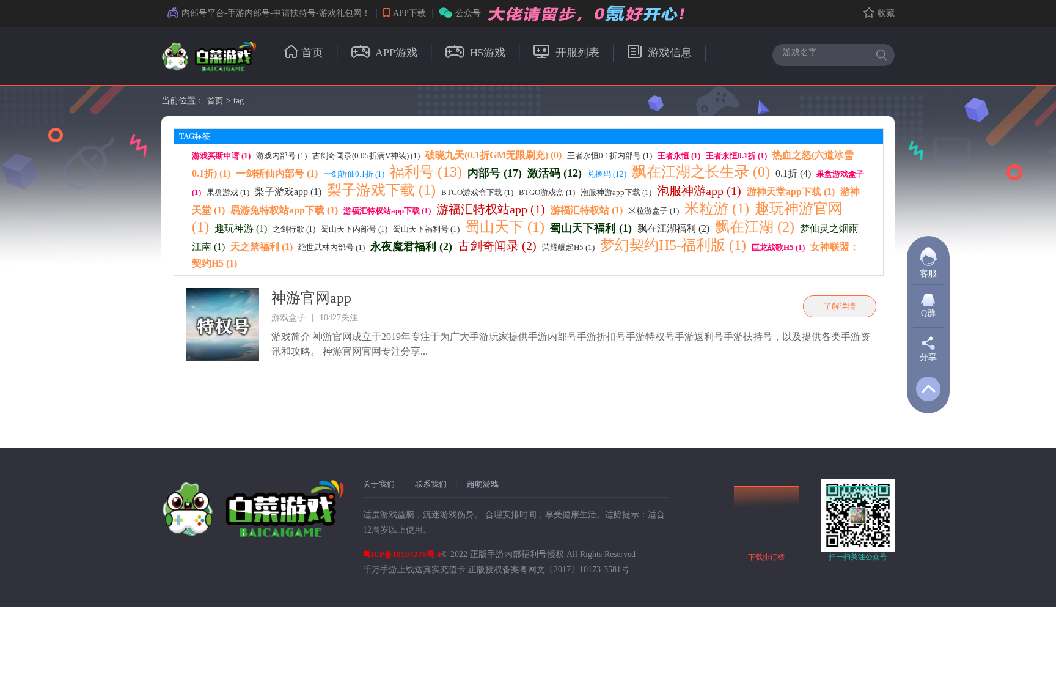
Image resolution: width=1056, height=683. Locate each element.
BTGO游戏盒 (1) (547, 192)
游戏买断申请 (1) (221, 155)
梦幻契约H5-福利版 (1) (673, 245)
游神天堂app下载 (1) (791, 191)
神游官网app (311, 298)
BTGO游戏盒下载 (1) (477, 192)
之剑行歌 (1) (294, 229)
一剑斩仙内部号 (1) (277, 173)
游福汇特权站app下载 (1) (387, 210)
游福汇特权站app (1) (490, 209)
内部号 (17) (495, 173)
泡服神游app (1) (699, 191)
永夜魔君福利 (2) (411, 246)
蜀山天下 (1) (504, 227)
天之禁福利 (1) (261, 247)
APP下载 (409, 13)
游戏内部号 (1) (281, 155)
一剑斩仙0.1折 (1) (353, 174)
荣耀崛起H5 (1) (568, 247)
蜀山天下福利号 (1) (426, 229)
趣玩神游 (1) (241, 228)
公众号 (468, 13)
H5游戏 (486, 52)
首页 (312, 52)
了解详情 (840, 306)
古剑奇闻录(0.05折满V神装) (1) (366, 155)
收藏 (886, 13)
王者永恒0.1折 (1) (736, 155)
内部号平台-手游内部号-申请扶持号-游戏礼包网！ (276, 13)
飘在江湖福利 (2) (673, 228)
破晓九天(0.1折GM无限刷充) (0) (493, 155)
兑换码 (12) (606, 174)
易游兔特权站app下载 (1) (284, 210)
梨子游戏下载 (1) (381, 190)
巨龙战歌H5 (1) (778, 247)
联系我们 (431, 484)
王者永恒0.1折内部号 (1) (609, 155)
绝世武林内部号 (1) (331, 247)
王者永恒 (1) (679, 155)
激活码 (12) (554, 173)
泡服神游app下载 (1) (616, 192)
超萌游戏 (483, 484)
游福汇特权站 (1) (587, 210)
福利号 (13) (426, 172)
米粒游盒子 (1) (653, 210)
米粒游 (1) (716, 208)
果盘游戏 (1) (228, 192)
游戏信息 (668, 52)
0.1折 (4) (793, 173)
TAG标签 (194, 136)
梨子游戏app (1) (288, 191)
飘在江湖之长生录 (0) (701, 172)
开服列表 (576, 52)
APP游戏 (395, 52)
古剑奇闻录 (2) (497, 246)
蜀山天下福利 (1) (591, 228)
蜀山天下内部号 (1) (354, 229)
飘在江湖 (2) (754, 227)
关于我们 (379, 484)
